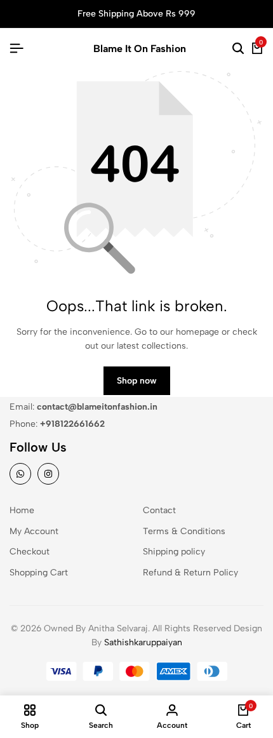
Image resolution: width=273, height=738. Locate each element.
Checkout (30, 551)
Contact (159, 510)
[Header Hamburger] (16, 48)
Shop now (137, 380)
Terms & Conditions (184, 531)
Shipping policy (174, 551)
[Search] (238, 49)
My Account (34, 531)
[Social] (20, 474)
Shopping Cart (39, 572)
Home (22, 510)
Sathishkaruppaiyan (143, 642)
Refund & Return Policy (190, 572)
